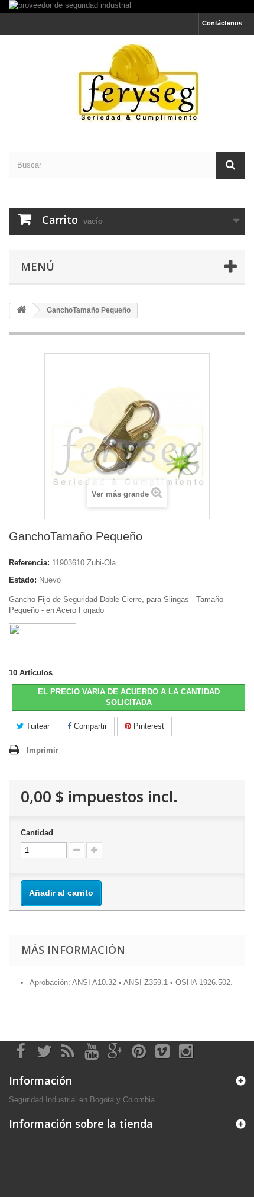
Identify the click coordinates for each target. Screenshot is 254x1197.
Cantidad (37, 832)
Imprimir (42, 750)
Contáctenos (222, 23)
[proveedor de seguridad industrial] (127, 6)
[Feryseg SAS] (127, 83)
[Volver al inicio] (21, 310)
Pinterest (147, 726)
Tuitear (37, 726)
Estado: (23, 579)
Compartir (89, 726)
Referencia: (29, 562)
